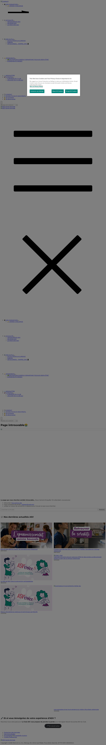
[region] (53, 85)
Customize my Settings (37, 91)
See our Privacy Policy (36, 86)
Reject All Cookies (58, 91)
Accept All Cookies (71, 91)
